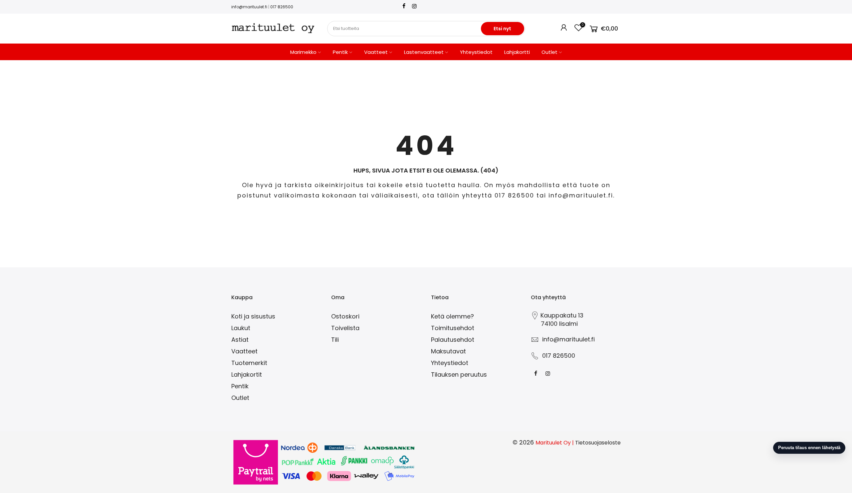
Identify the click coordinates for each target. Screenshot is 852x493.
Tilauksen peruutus (459, 374)
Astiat (240, 339)
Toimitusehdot (452, 328)
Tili (335, 339)
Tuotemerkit (249, 363)
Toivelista (345, 328)
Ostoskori (345, 316)
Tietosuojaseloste (598, 442)
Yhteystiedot (476, 52)
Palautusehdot (452, 339)
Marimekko (303, 52)
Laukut (240, 328)
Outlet (549, 52)
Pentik (340, 52)
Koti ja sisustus (253, 316)
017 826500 (281, 7)
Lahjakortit (246, 374)
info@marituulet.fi (249, 7)
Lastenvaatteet (424, 52)
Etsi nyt (502, 28)
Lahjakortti (517, 52)
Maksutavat (448, 351)
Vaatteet (376, 52)
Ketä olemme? (452, 316)
